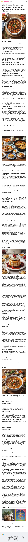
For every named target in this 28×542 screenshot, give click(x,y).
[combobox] (18, 1)
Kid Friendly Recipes (12, 4)
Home (2, 4)
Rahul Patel (3, 13)
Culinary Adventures (6, 4)
